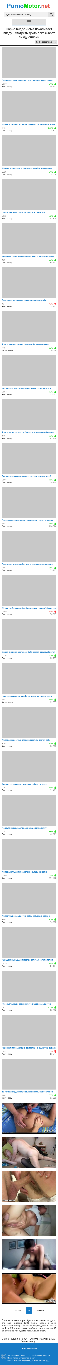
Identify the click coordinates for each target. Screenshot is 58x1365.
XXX (47, 1360)
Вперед (40, 1310)
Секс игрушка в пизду (14, 1338)
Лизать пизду (28, 1341)
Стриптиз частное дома (42, 1338)
